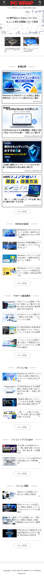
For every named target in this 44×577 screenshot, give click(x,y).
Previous (2, 45)
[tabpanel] (15, 44)
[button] (39, 397)
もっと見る (22, 211)
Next (42, 45)
